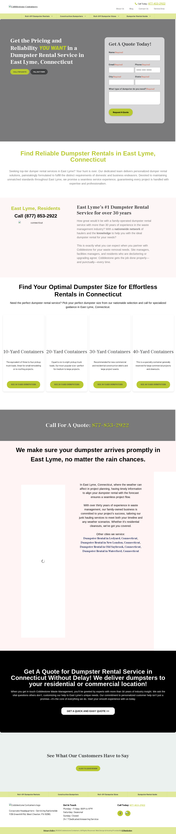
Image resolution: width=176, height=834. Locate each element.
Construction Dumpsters (71, 16)
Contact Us (143, 8)
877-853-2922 (156, 3)
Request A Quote (121, 112)
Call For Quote (19, 72)
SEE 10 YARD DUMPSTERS (23, 384)
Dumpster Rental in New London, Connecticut (110, 542)
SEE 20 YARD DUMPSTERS (66, 384)
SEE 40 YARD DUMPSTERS (153, 384)
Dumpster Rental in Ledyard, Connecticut (110, 538)
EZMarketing (127, 831)
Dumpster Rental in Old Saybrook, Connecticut (110, 547)
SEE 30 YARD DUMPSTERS (110, 384)
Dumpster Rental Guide (137, 16)
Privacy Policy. (49, 831)
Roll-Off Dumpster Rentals (37, 16)
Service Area (159, 8)
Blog (131, 8)
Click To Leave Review (88, 768)
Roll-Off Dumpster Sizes (105, 16)
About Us (120, 8)
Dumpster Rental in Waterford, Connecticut (110, 551)
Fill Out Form (39, 72)
